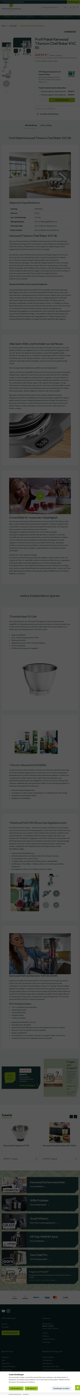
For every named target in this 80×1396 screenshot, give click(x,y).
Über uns (4, 1324)
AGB (3, 1360)
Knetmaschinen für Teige (50, 1366)
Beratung (45, 1336)
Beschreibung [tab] (31, 125)
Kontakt (45, 1333)
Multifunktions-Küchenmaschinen (53, 1369)
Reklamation (46, 1342)
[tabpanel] (40, 595)
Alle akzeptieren (16, 1388)
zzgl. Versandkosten (46, 58)
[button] (74, 7)
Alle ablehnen (31, 1388)
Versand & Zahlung (48, 1339)
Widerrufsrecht (7, 1369)
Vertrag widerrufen (10, 1333)
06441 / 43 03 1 (34, 1280)
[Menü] (77, 7)
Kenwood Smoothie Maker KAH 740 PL (20, 1145)
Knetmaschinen (47, 1360)
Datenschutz (6, 1363)
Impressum (5, 1357)
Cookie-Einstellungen (9, 1366)
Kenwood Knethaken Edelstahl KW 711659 (58, 1146)
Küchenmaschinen (48, 1357)
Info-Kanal (5, 1327)
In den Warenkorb (62, 100)
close (70, 1329)
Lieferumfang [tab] (45, 125)
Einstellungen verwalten (61, 1388)
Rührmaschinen (47, 1363)
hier (46, 82)
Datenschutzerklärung (15, 1394)
